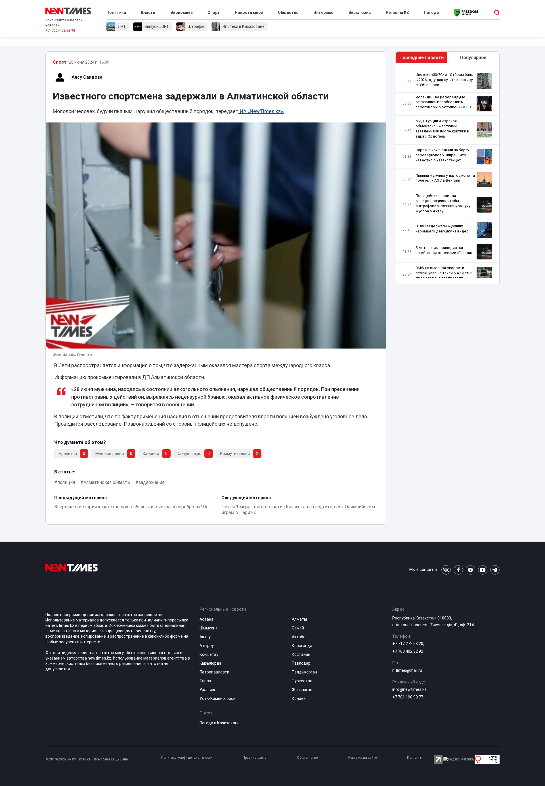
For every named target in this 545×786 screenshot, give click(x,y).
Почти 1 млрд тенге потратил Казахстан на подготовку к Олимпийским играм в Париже (298, 509)
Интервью (323, 12)
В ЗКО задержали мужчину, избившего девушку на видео (442, 228)
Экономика (181, 12)
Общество (288, 12)
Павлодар (301, 663)
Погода (431, 12)
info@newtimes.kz (409, 689)
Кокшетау (209, 654)
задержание (152, 482)
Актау (205, 637)
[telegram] (495, 570)
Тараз (205, 681)
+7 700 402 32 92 (407, 651)
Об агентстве (307, 758)
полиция (66, 482)
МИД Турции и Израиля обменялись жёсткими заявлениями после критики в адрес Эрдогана (442, 128)
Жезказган (302, 689)
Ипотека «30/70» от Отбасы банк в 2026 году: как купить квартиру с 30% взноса (444, 79)
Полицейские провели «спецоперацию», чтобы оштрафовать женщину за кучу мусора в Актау (443, 203)
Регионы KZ (397, 12)
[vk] (446, 570)
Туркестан (302, 681)
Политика (116, 12)
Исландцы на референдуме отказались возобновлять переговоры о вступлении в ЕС (443, 102)
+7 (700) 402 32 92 (60, 30)
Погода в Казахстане (220, 723)
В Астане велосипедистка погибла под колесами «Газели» (444, 250)
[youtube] (482, 570)
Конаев (299, 698)
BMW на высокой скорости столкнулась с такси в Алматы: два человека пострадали (444, 273)
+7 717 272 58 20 (407, 643)
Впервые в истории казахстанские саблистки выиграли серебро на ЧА (130, 507)
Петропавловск (214, 672)
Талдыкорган (304, 672)
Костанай (301, 654)
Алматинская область (106, 482)
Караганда (302, 645)
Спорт (213, 12)
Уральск (207, 689)
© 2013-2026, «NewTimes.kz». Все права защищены (87, 759)
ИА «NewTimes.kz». (261, 111)
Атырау (207, 645)
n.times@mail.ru (407, 670)
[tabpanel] (447, 175)
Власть (148, 12)
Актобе (298, 637)
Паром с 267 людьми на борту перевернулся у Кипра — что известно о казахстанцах (442, 155)
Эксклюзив (359, 12)
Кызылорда (210, 663)
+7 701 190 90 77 (407, 697)
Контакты (414, 758)
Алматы (299, 619)
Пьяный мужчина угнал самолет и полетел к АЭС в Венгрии (445, 178)
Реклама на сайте (362, 758)
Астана (206, 619)
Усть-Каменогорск (217, 698)
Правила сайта (255, 758)
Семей (298, 628)
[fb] (458, 570)
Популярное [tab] (473, 57)
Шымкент (209, 628)
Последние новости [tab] (421, 57)
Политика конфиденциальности (186, 758)
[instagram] (470, 570)
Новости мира (249, 12)
